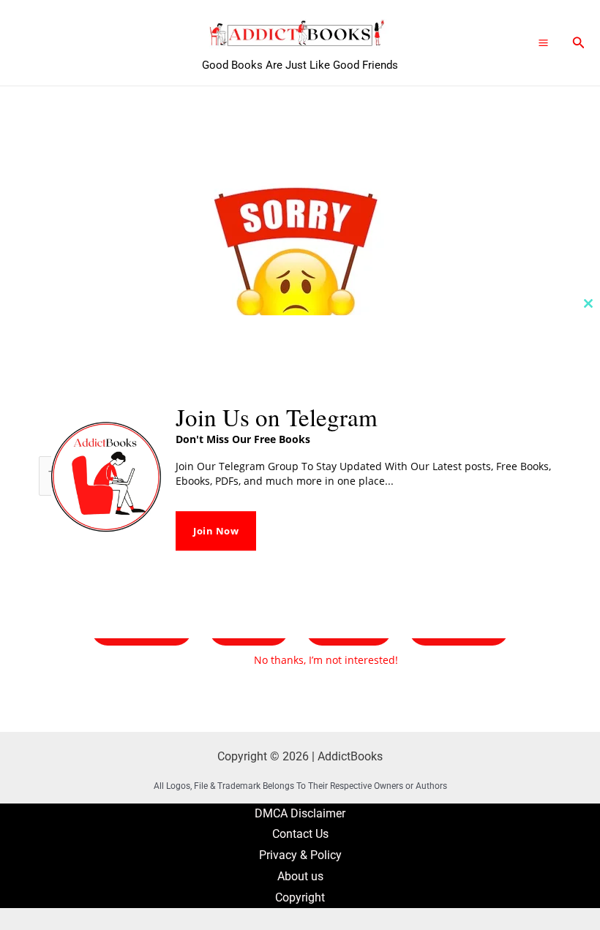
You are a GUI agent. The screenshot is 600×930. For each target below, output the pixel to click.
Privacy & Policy (300, 855)
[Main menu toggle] (544, 42)
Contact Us (300, 834)
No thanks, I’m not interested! (326, 660)
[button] (578, 43)
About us (300, 876)
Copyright (300, 897)
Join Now (216, 530)
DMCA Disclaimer (300, 813)
